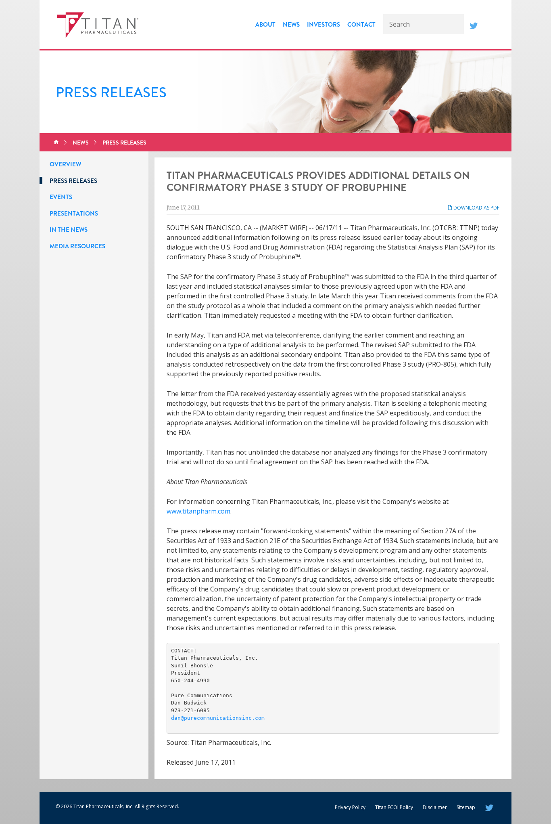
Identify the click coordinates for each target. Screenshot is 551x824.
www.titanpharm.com (198, 511)
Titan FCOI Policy (394, 807)
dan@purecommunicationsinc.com (218, 718)
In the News (69, 229)
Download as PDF (475, 207)
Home (56, 142)
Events (61, 197)
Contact (361, 24)
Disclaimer (435, 807)
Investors (323, 24)
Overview (65, 164)
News (291, 24)
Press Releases (124, 142)
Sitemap (466, 807)
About (265, 24)
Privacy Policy (350, 807)
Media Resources (77, 246)
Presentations (74, 213)
